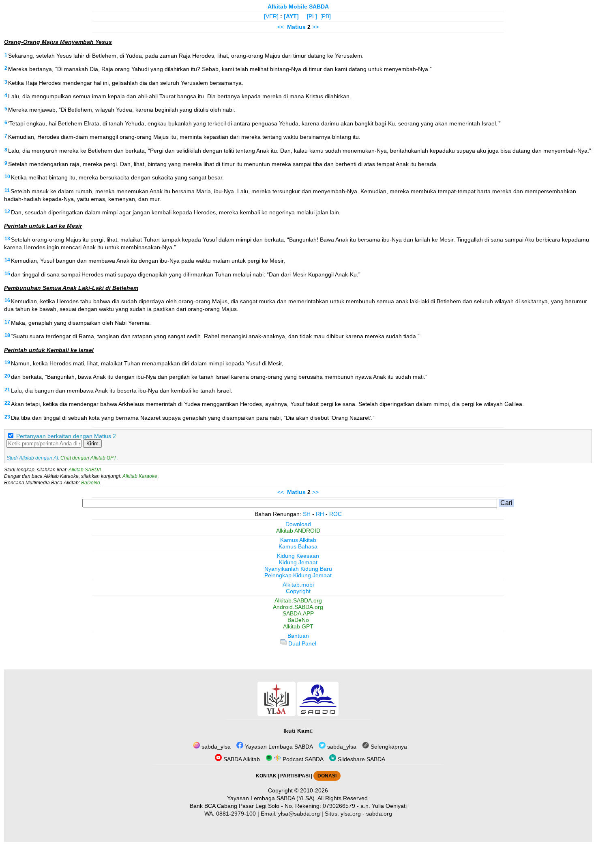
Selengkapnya (388, 746)
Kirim (92, 443)
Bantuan (298, 635)
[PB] (325, 16)
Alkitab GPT (298, 626)
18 (7, 335)
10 (7, 176)
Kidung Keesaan (298, 556)
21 (7, 389)
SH (307, 514)
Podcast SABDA (302, 759)
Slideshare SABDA (360, 759)
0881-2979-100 (236, 813)
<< (280, 27)
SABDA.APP (298, 613)
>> (315, 27)
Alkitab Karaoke (139, 476)
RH (320, 514)
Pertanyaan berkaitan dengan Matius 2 (66, 436)
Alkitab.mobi (298, 584)
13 (7, 238)
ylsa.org (351, 813)
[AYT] (291, 16)
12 (7, 211)
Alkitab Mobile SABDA (298, 6)
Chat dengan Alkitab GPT (88, 457)
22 (7, 403)
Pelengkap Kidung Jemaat (298, 575)
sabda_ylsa (215, 746)
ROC (335, 514)
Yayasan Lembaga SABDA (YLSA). (271, 798)
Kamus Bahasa (298, 546)
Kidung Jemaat (298, 562)
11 (7, 190)
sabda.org (379, 813)
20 (7, 375)
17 (7, 321)
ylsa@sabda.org (299, 813)
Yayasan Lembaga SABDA (278, 746)
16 (7, 300)
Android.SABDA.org (298, 607)
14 (7, 259)
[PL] (312, 16)
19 (7, 362)
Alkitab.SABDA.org (298, 600)
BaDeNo (90, 482)
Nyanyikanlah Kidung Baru (298, 569)
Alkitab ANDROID (298, 530)
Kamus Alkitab (298, 540)
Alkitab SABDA (85, 469)
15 (7, 273)
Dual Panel (301, 643)
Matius (296, 27)
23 (7, 416)
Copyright (298, 591)
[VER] (271, 16)
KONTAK (266, 776)
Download (298, 524)
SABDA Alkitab (241, 759)
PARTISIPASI (295, 776)
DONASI (327, 776)
